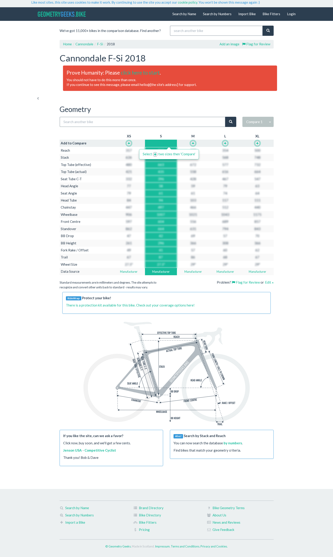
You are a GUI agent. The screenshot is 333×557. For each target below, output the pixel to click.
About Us (219, 515)
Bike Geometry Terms (228, 508)
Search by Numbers (217, 14)
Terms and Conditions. (185, 546)
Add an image (229, 44)
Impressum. (163, 546)
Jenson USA (72, 450)
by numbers (233, 443)
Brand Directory (151, 508)
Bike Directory (150, 515)
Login (291, 14)
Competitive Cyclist (100, 450)
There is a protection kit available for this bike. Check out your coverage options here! (130, 305)
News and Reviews (226, 522)
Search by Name (184, 14)
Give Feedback (223, 530)
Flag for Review (258, 44)
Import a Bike (75, 522)
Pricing (144, 530)
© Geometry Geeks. (118, 546)
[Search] (268, 31)
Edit (268, 282)
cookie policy (187, 2)
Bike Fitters (271, 14)
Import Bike (247, 14)
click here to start (140, 73)
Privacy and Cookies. (214, 546)
